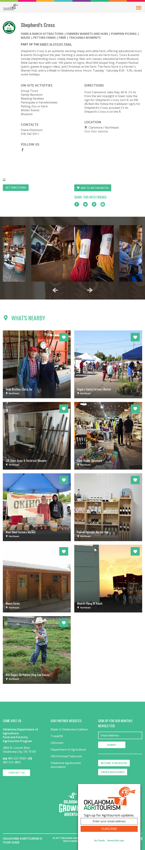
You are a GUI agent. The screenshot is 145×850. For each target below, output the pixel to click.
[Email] (94, 204)
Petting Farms (44, 38)
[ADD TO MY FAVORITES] (63, 337)
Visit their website (96, 131)
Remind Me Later (116, 840)
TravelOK (57, 736)
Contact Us (16, 772)
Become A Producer (114, 763)
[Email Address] (120, 735)
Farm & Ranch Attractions (42, 34)
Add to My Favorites (95, 187)
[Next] (90, 290)
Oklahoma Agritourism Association (66, 765)
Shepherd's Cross (38, 24)
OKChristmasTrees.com (66, 756)
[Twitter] (85, 204)
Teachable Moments (85, 38)
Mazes (25, 38)
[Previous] (55, 290)
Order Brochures (112, 772)
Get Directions (15, 187)
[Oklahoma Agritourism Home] (10, 7)
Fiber (62, 38)
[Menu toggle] (138, 7)
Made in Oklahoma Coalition (69, 729)
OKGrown (57, 743)
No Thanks (99, 840)
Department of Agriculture (68, 749)
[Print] (102, 204)
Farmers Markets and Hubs (87, 34)
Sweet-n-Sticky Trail (56, 44)
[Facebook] (22, 150)
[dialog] (109, 817)
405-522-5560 (17, 758)
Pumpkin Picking (124, 34)
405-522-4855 (12, 762)
